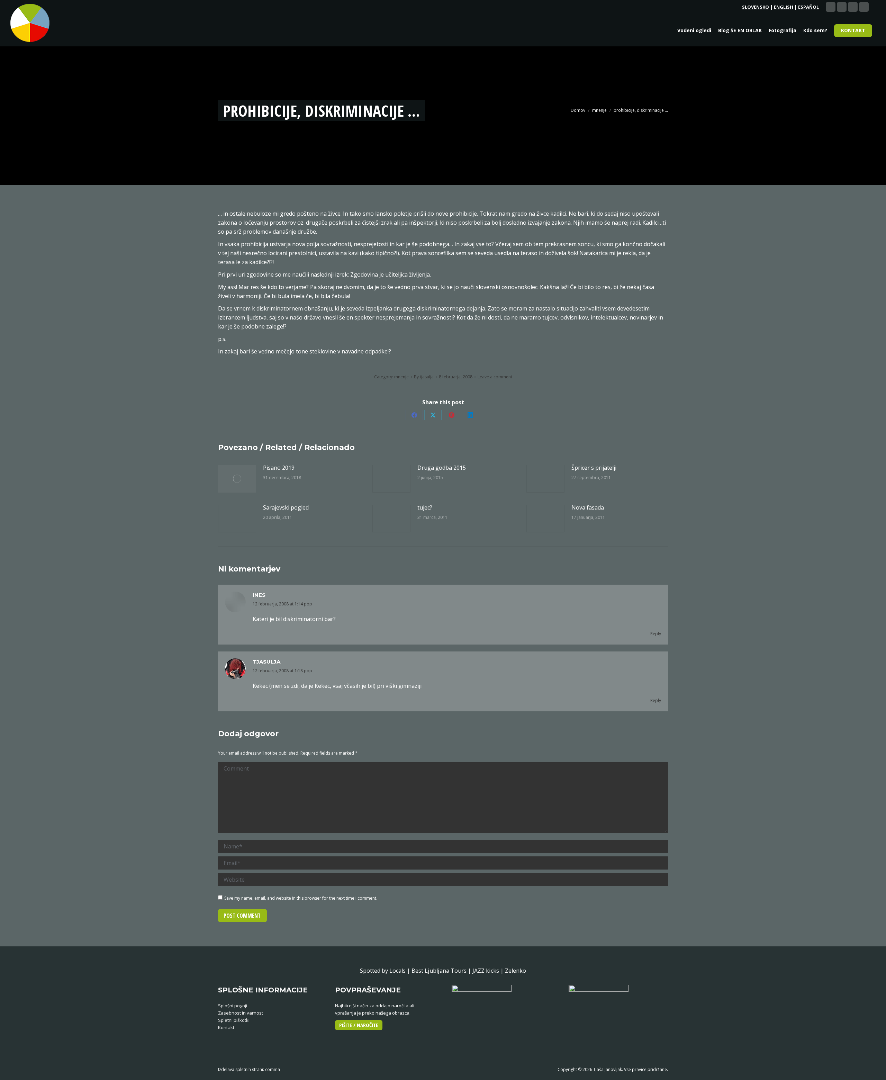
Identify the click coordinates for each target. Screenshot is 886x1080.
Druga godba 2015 (441, 467)
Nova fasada (587, 507)
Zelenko (515, 970)
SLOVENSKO (755, 7)
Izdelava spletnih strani (240, 1069)
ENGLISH (783, 7)
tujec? (424, 507)
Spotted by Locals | (386, 970)
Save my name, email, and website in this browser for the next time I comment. (300, 898)
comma (272, 1069)
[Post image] (237, 479)
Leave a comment (495, 377)
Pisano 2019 (279, 467)
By (424, 377)
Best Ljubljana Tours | (442, 970)
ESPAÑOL (808, 7)
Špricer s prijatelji (593, 467)
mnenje (401, 377)
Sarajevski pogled (286, 507)
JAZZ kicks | (488, 970)
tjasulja (266, 661)
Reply (655, 634)
